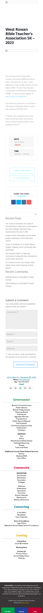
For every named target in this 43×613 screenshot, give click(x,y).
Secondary (21, 480)
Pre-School (21, 475)
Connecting (21, 507)
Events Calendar (21, 495)
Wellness (21, 486)
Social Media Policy (21, 556)
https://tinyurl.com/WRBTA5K (16, 96)
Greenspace (21, 488)
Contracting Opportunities (21, 425)
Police (21, 438)
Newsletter (21, 514)
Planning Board (21, 412)
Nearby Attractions (21, 499)
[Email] (29, 202)
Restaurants (21, 497)
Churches (21, 493)
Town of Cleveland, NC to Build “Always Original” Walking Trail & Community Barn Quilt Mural (21, 247)
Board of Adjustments (21, 409)
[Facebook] (12, 388)
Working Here (21, 547)
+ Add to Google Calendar (22, 171)
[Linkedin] (24, 202)
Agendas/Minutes (21, 416)
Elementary (21, 477)
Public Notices (21, 407)
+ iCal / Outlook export (22, 178)
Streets (21, 445)
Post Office (21, 458)
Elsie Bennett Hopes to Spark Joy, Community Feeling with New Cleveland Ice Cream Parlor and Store (21, 256)
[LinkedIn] (31, 388)
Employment (21, 427)
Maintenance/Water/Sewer (21, 440)
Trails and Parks (21, 447)
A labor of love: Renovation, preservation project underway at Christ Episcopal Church (21, 238)
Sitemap (21, 558)
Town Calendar (21, 517)
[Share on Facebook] (13, 202)
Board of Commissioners (21, 405)
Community (21, 468)
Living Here (21, 541)
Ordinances (21, 414)
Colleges (21, 482)
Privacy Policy (21, 553)
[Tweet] (18, 202)
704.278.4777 (24, 379)
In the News (21, 512)
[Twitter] (21, 388)
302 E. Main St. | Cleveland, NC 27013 (21, 377)
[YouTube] (26, 388)
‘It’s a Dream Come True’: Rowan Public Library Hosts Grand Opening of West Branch (20, 265)
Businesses (21, 490)
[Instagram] (17, 388)
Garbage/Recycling (21, 443)
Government (21, 400)
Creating (21, 535)
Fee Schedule (21, 423)
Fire (21, 436)
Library (21, 453)
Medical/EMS (21, 456)
